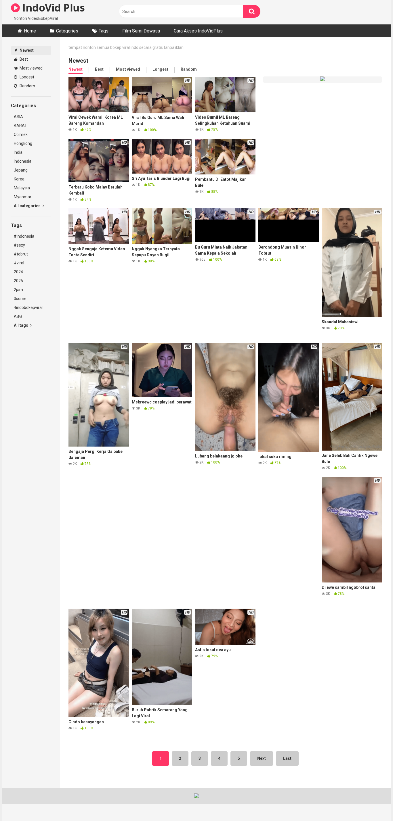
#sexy (19, 245)
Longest (26, 77)
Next (261, 758)
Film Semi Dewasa (141, 31)
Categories (67, 31)
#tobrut (21, 254)
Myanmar (22, 197)
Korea (19, 179)
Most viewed (31, 68)
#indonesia (24, 236)
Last (287, 758)
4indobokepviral (28, 307)
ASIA (18, 116)
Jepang (21, 170)
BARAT (20, 125)
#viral (19, 263)
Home (30, 31)
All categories (27, 205)
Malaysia (22, 188)
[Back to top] (373, 804)
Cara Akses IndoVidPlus (198, 31)
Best (23, 59)
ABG (18, 316)
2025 (18, 280)
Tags (103, 31)
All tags (21, 325)
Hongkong (23, 143)
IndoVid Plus (52, 8)
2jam (18, 289)
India (18, 152)
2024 (18, 272)
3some (20, 298)
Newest (26, 50)
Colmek (21, 134)
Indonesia (22, 161)
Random (27, 86)
